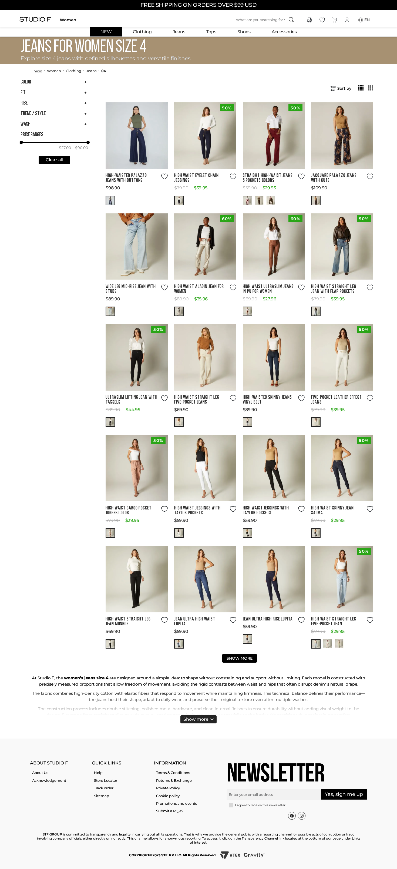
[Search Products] (291, 19)
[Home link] (37, 70)
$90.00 (80, 148)
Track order (103, 788)
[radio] (361, 87)
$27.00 (65, 148)
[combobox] (270, 20)
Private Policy (168, 788)
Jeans (179, 31)
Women (68, 19)
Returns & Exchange (174, 780)
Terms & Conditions (173, 772)
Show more (195, 719)
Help (98, 772)
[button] (54, 82)
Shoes (244, 31)
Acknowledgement (49, 780)
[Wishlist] (322, 20)
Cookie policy (168, 796)
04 (103, 71)
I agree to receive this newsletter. (260, 805)
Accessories (284, 31)
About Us (40, 772)
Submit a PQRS (169, 811)
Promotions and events (176, 803)
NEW (106, 31)
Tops (211, 31)
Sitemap (101, 796)
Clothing (142, 31)
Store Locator (105, 780)
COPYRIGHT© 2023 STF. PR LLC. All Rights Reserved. (172, 855)
